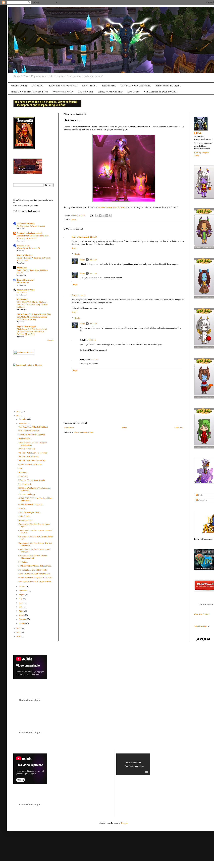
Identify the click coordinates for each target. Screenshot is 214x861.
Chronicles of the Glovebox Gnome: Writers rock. (35, 537)
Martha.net (22, 267)
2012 (18, 628)
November (23, 423)
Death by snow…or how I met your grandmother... (32, 443)
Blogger (124, 823)
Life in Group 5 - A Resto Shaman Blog (34, 314)
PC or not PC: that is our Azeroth (31, 480)
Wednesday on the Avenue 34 (28, 248)
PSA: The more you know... (29, 512)
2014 (18, 411)
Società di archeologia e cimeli (29, 233)
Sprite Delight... (24, 516)
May (21, 606)
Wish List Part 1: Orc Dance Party (31, 460)
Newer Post (69, 427)
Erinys (74, 295)
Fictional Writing (19, 85)
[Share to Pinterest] (110, 215)
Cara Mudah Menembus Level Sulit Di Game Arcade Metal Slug (32, 318)
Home (124, 427)
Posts (200, 494)
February (22, 619)
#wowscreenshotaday (63, 91)
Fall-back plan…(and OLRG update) (32, 569)
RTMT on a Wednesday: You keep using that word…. (34, 488)
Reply (74, 248)
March (21, 615)
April (21, 610)
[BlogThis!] (100, 215)
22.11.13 (93, 236)
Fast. (20, 468)
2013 (18, 415)
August (22, 594)
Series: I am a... (89, 85)
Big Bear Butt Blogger (26, 326)
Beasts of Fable (109, 85)
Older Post (179, 427)
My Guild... (23, 562)
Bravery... (22, 508)
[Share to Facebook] (106, 215)
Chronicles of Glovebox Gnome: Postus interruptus (34, 550)
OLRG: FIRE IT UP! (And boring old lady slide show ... (35, 499)
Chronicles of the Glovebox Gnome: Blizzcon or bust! (32, 556)
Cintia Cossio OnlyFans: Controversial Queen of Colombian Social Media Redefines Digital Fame (32, 331)
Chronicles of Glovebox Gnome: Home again (34, 525)
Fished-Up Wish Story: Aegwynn (31, 434)
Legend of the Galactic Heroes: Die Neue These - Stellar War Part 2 (32, 236)
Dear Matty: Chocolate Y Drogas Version (34, 581)
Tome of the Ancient (80, 236)
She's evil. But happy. (26, 494)
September (23, 590)
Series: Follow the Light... (168, 85)
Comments (202, 500)
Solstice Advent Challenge (110, 91)
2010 (18, 636)
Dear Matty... (38, 85)
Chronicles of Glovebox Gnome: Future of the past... (35, 531)
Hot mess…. (23, 472)
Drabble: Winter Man (26, 448)
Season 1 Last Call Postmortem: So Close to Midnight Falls (34, 259)
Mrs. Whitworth (85, 91)
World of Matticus (24, 255)
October (22, 586)
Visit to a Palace (23, 282)
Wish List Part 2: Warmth (28, 456)
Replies (77, 253)
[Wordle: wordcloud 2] (23, 352)
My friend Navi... (25, 484)
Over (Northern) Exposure (28, 430)
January (22, 623)
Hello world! (22, 292)
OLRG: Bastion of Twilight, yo (30, 504)
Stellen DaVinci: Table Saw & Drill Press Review (32, 271)
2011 (18, 632)
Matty (82, 259)
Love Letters (133, 91)
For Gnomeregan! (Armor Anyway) (31, 226)
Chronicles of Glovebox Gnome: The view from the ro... (35, 543)
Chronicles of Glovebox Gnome (136, 85)
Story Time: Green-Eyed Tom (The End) (34, 573)
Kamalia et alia (23, 245)
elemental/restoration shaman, (111, 207)
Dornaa (73, 219)
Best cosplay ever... (26, 520)
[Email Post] (91, 215)
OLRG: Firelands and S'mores (30, 464)
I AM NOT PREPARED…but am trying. (34, 565)
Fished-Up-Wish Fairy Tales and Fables (29, 91)
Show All (50, 340)
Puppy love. (23, 476)
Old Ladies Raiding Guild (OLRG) (160, 91)
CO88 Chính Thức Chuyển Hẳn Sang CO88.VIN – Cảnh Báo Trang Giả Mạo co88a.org (32, 304)
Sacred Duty (22, 299)
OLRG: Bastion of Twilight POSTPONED (35, 577)
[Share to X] (103, 215)
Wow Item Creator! (201, 614)
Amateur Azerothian (26, 223)
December (23, 419)
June (21, 602)
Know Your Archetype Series (63, 85)
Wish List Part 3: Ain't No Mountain (32, 452)
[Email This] (97, 215)
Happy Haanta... (24, 438)
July (21, 598)
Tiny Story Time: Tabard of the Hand (33, 426)
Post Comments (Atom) (83, 432)
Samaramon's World (26, 289)
